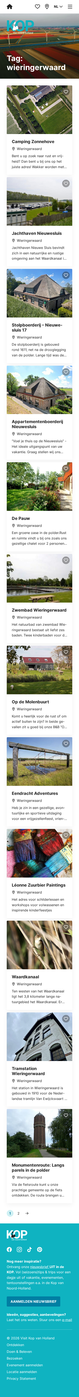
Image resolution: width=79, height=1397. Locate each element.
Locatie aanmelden (22, 1372)
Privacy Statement (21, 1378)
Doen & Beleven (19, 1351)
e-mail (67, 1320)
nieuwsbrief (40, 1267)
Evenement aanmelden (25, 1365)
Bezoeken (14, 1358)
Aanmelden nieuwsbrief (33, 1301)
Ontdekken (15, 1345)
